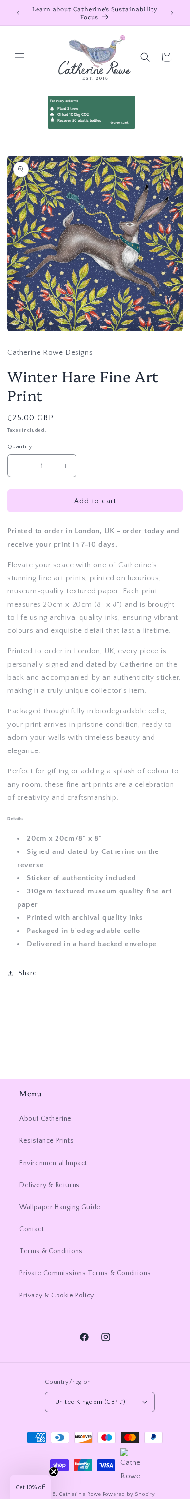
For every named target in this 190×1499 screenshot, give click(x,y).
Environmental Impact (53, 1163)
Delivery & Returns (49, 1185)
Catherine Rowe (80, 1494)
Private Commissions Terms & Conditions (85, 1273)
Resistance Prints (46, 1141)
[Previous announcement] (18, 12)
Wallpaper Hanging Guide (60, 1207)
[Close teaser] (53, 1472)
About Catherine (45, 1119)
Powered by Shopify (129, 1494)
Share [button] (28, 973)
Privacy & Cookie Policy (56, 1295)
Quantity (19, 446)
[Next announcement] (172, 12)
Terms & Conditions (51, 1251)
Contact (31, 1229)
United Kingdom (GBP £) (90, 1401)
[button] (19, 57)
